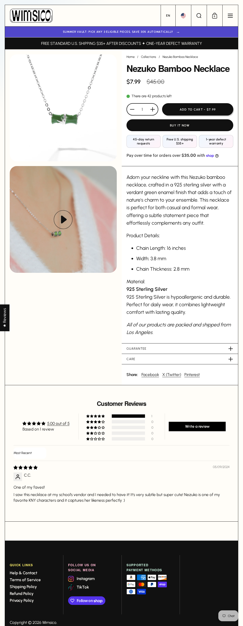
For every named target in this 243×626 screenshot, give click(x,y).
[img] (25, 467)
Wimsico (49, 622)
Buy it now (180, 125)
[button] (168, 15)
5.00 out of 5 (58, 423)
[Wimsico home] (31, 16)
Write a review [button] (197, 426)
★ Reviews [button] (4, 317)
